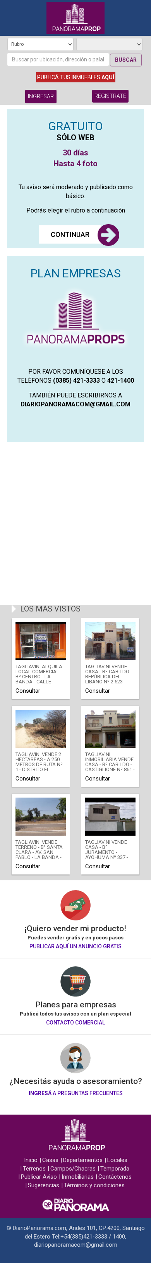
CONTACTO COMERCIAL (75, 1022)
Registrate (110, 96)
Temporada (114, 1168)
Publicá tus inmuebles (75, 77)
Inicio (31, 1160)
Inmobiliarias (78, 1176)
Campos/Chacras (73, 1168)
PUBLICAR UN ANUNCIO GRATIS (75, 946)
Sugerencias (43, 1185)
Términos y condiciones (94, 1185)
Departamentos (83, 1160)
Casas (50, 1160)
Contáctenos (115, 1176)
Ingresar (41, 96)
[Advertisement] (75, 523)
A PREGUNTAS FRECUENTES (76, 1093)
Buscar (126, 60)
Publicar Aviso (39, 1176)
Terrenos (34, 1168)
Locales (117, 1160)
